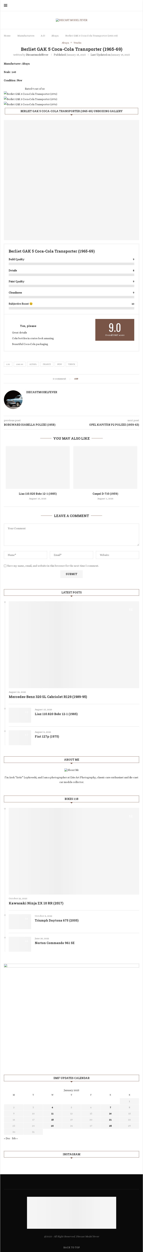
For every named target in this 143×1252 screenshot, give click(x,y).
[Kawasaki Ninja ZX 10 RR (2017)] (74, 851)
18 (52, 1119)
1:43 (8, 364)
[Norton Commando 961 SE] (20, 944)
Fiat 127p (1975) (47, 736)
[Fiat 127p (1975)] (20, 737)
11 (52, 1113)
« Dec (7, 1138)
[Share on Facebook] (82, 378)
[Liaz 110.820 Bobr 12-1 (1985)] (38, 467)
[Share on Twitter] (86, 378)
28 (110, 1125)
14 (110, 1113)
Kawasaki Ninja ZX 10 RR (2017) (36, 903)
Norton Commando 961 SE (54, 943)
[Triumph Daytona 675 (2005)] (20, 921)
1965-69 (19, 364)
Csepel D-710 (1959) (105, 493)
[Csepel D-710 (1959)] (105, 467)
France (47, 364)
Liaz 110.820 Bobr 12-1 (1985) (38, 493)
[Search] (137, 5)
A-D (43, 35)
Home (7, 35)
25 (52, 1125)
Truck (71, 364)
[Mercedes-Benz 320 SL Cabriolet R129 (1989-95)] (74, 644)
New (59, 364)
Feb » (15, 1138)
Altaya (54, 35)
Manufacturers (26, 35)
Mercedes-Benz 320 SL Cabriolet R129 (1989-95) (48, 696)
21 (110, 1119)
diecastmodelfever (37, 54)
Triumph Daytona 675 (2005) (57, 920)
